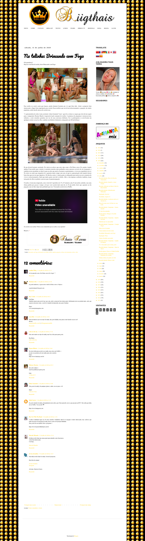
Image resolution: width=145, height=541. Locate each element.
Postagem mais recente (30, 505)
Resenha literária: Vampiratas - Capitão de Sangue (108, 241)
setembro (101, 170)
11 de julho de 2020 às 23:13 (44, 270)
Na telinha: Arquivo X (104, 196)
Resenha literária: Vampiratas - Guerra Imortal (108, 208)
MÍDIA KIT (49, 28)
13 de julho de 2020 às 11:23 (43, 400)
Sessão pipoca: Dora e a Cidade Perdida (109, 251)
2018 (99, 282)
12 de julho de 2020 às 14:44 (42, 317)
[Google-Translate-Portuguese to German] (104, 53)
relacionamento (67, 252)
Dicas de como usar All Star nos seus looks (108, 203)
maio (100, 266)
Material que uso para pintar (106, 221)
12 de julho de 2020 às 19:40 (45, 348)
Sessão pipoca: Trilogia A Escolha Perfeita (107, 214)
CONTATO (41, 28)
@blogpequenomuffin (46, 323)
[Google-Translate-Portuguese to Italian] (107, 53)
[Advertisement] (64, 38)
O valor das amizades (104, 211)
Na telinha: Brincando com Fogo (107, 233)
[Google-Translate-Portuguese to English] (114, 53)
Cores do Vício (33, 391)
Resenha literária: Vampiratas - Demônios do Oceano (106, 254)
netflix (50, 252)
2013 (99, 295)
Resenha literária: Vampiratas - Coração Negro (109, 225)
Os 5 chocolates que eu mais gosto (107, 244)
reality (62, 252)
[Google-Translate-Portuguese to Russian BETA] (97, 57)
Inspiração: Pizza (103, 236)
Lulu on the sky (33, 332)
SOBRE (33, 28)
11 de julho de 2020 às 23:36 (44, 281)
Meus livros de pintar (104, 228)
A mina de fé (32, 375)
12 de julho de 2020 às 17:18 (45, 331)
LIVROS (65, 28)
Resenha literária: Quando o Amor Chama (107, 182)
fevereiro (101, 273)
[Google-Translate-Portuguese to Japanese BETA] (111, 53)
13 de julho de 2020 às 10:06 (45, 383)
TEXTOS (58, 28)
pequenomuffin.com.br (34, 323)
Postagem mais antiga (85, 505)
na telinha (46, 252)
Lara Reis (31, 317)
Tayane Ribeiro (33, 348)
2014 (99, 292)
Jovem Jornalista (33, 454)
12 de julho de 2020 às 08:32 (43, 296)
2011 (99, 300)
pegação (58, 252)
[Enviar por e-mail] (43, 250)
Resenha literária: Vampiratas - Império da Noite (109, 218)
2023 (99, 153)
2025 (99, 147)
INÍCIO (26, 28)
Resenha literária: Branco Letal (106, 260)
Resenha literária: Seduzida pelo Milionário (107, 190)
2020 (99, 160)
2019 (99, 279)
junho (100, 263)
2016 (99, 287)
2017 (99, 285)
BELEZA (106, 28)
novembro (102, 165)
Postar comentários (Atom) (35, 508)
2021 (99, 158)
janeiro (101, 276)
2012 (99, 298)
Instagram (31, 465)
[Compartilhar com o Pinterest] (51, 250)
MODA (99, 28)
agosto (101, 173)
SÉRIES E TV (81, 28)
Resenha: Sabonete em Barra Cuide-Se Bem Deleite (108, 186)
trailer (73, 252)
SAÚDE (114, 28)
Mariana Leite (33, 282)
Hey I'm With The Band (35, 417)
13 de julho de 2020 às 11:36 (50, 417)
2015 (99, 290)
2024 (99, 150)
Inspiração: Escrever (104, 194)
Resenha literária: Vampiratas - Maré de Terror (109, 247)
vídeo (76, 252)
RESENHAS (91, 28)
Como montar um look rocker (106, 231)
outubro (101, 168)
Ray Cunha (32, 296)
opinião (54, 252)
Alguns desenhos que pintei (106, 238)
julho (100, 176)
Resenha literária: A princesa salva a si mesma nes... (108, 199)
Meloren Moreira (33, 365)
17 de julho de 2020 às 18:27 (46, 454)
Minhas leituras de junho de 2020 (107, 258)
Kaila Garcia (32, 400)
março (101, 271)
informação (40, 252)
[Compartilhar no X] (47, 250)
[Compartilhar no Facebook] (49, 250)
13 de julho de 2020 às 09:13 (46, 365)
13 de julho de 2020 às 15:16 (46, 435)
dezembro (101, 163)
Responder (31, 276)
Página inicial (58, 505)
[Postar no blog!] (45, 250)
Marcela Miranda (33, 435)
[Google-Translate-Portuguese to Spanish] (101, 57)
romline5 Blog (33, 270)
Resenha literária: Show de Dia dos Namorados (108, 178)
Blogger (76, 536)
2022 (99, 155)
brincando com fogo (32, 252)
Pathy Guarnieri (33, 383)
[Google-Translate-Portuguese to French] (101, 53)
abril (100, 268)
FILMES (72, 28)
